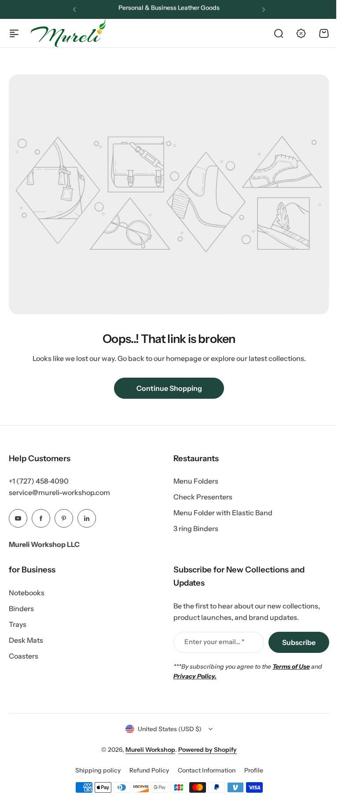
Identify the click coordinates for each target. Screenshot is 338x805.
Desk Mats (26, 640)
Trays (17, 624)
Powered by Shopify (207, 750)
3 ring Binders (195, 528)
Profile (253, 770)
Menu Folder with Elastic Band (222, 512)
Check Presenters (202, 496)
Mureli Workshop (150, 750)
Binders (21, 608)
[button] (74, 9)
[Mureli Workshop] (68, 33)
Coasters (23, 656)
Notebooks (26, 592)
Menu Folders (195, 481)
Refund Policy (149, 770)
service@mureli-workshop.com (59, 492)
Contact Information (206, 770)
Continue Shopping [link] (169, 388)
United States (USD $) (170, 729)
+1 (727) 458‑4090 (39, 481)
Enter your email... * (214, 641)
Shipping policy (98, 770)
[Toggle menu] (14, 33)
